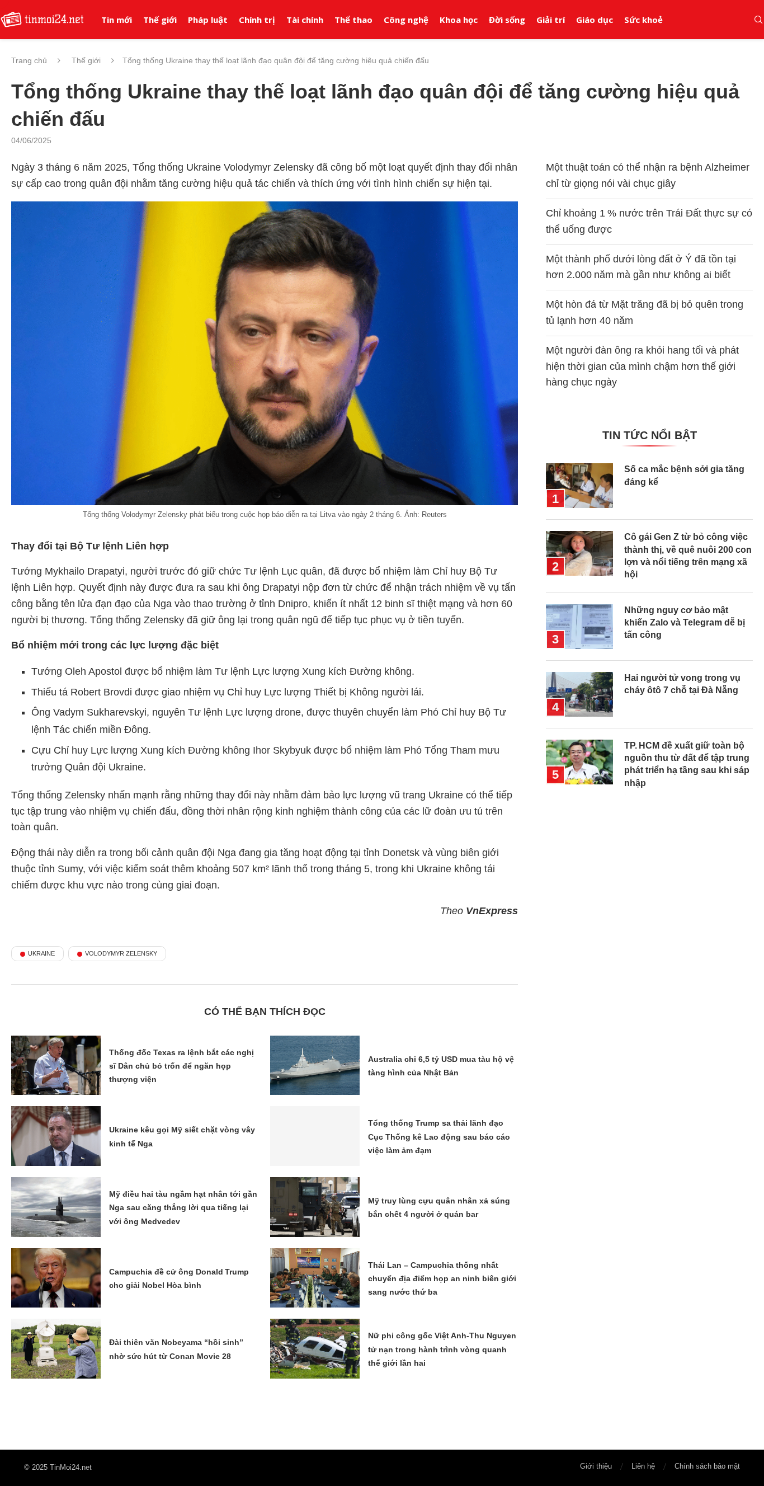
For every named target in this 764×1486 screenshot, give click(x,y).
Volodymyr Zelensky (121, 953)
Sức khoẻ (643, 19)
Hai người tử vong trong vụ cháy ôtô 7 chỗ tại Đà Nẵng (682, 684)
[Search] (758, 20)
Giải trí (550, 19)
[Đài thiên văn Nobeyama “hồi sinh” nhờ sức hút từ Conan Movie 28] (56, 1349)
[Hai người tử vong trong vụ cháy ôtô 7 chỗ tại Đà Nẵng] (579, 694)
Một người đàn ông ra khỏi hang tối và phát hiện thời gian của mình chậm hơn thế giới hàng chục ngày (642, 366)
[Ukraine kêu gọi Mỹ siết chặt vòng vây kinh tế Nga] (56, 1136)
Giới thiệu (596, 1466)
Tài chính (304, 19)
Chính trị (257, 19)
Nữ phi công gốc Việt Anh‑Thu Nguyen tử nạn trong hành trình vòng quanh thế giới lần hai (442, 1349)
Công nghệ (406, 19)
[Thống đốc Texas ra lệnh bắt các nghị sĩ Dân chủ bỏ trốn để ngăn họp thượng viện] (56, 1065)
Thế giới (160, 19)
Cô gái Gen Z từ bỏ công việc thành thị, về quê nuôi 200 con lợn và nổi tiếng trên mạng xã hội (688, 555)
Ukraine (41, 953)
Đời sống (507, 19)
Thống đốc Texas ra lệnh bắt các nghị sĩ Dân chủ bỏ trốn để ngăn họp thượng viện (181, 1066)
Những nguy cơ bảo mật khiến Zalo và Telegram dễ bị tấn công (684, 622)
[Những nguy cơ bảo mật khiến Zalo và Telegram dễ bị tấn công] (579, 626)
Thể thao (353, 19)
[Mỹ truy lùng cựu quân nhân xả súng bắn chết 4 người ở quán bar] (315, 1207)
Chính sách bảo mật (707, 1466)
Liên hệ (643, 1466)
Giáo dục (594, 19)
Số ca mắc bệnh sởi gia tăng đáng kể (684, 475)
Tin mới (116, 19)
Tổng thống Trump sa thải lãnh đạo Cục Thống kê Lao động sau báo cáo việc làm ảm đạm (439, 1136)
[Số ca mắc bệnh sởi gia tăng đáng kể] (579, 485)
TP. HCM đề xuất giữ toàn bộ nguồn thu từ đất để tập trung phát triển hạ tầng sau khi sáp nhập (686, 764)
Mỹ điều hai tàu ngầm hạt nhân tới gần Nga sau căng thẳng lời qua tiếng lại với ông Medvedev (183, 1207)
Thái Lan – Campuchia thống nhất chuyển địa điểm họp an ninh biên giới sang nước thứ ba (442, 1279)
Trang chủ (29, 60)
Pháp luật (208, 19)
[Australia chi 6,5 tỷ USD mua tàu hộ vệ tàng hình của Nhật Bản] (315, 1065)
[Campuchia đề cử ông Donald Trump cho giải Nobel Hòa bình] (56, 1278)
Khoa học (459, 19)
